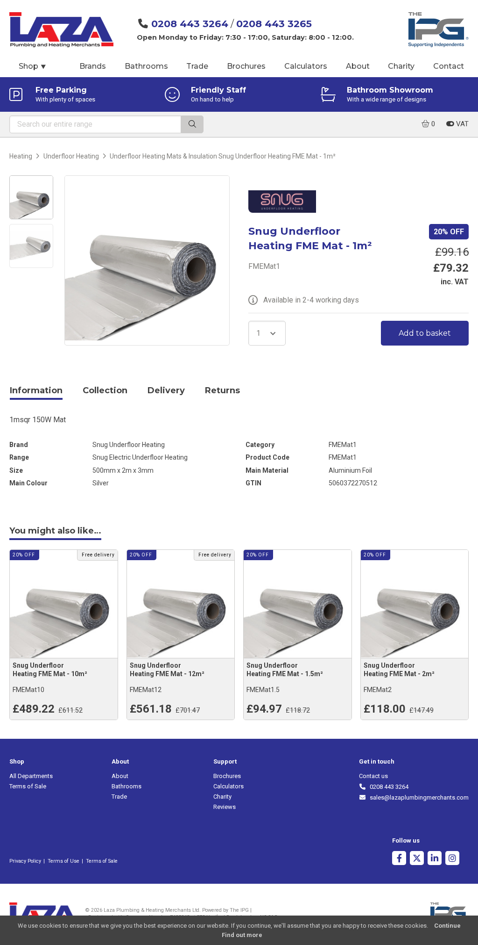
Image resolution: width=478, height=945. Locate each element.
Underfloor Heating (71, 156)
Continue (447, 925)
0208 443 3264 (189, 23)
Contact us (373, 775)
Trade (197, 66)
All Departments (31, 775)
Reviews (224, 806)
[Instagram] (452, 859)
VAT (461, 124)
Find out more (242, 934)
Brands (92, 66)
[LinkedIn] (435, 859)
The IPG (239, 910)
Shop (33, 66)
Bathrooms (146, 66)
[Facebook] (399, 859)
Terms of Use (63, 861)
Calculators (305, 66)
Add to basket (425, 333)
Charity (401, 66)
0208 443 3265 (274, 23)
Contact (448, 66)
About (358, 66)
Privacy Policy (25, 861)
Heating (20, 156)
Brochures (246, 66)
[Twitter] (417, 859)
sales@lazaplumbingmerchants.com (417, 797)
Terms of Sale (27, 786)
